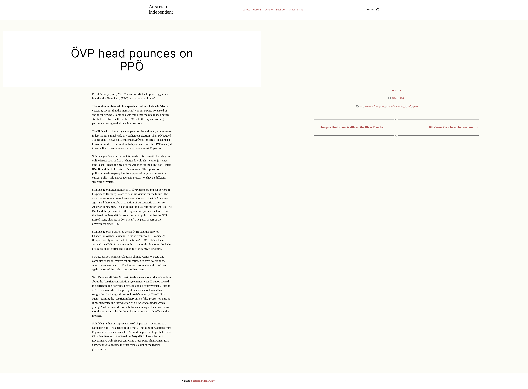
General (257, 9)
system (415, 106)
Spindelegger (401, 106)
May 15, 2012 (398, 97)
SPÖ (409, 106)
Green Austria (296, 9)
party (387, 106)
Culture (269, 9)
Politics (396, 90)
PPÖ (392, 106)
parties (381, 106)
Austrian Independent (203, 381)
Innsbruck (369, 106)
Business (281, 9)
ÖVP (376, 106)
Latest (246, 9)
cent (362, 106)
